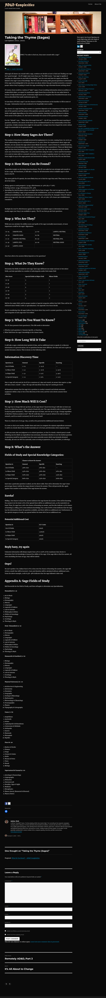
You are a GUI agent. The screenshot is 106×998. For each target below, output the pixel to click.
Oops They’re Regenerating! (85, 205)
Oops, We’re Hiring (83, 77)
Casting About (82, 124)
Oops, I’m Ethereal (83, 276)
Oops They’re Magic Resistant (86, 89)
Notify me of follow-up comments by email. (18, 931)
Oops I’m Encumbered (84, 185)
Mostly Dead (81, 142)
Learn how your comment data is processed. (44, 942)
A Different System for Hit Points (87, 268)
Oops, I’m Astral (82, 284)
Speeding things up (83, 61)
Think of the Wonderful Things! (86, 217)
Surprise (80, 333)
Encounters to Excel (83, 146)
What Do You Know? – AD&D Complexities (26, 858)
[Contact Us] (81, 46)
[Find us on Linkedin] (78, 46)
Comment (8, 881)
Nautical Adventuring (84, 260)
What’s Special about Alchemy (86, 280)
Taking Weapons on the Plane (86, 189)
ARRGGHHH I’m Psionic (84, 97)
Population (81, 292)
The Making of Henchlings (85, 225)
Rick (8, 836)
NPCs (19, 836)
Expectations (81, 138)
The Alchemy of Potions (84, 69)
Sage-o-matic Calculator (14, 69)
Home (90, 4)
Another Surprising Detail (85, 108)
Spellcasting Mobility (84, 272)
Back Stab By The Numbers (85, 134)
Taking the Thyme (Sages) (85, 197)
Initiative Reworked (83, 229)
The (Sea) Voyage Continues (85, 177)
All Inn (80, 288)
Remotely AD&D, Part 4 (84, 181)
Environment (81, 323)
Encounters (81, 321)
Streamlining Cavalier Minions (86, 240)
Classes (80, 320)
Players (80, 330)
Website (7, 922)
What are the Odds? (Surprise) (86, 150)
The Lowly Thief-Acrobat (85, 244)
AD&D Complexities (19, 4)
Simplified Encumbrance (85, 233)
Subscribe (80, 346)
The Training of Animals (84, 57)
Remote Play (81, 331)
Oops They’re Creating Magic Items (87, 85)
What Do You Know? (83, 100)
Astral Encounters (83, 116)
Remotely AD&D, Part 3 (84, 201)
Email (7, 914)
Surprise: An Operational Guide (86, 157)
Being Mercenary (82, 296)
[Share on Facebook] (6, 803)
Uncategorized (82, 334)
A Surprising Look (83, 161)
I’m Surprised (82, 237)
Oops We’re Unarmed (84, 173)
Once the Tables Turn (84, 213)
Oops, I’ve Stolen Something (85, 248)
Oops (79, 328)
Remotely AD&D (82, 221)
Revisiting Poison (83, 256)
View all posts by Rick (16, 832)
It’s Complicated (82, 316)
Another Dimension (83, 264)
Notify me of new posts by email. (15, 934)
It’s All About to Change (84, 193)
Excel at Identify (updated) (85, 120)
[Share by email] (9, 803)
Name (7, 906)
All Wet (80, 304)
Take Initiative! (82, 165)
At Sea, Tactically (82, 81)
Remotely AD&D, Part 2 (84, 209)
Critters (80, 300)
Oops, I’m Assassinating (84, 65)
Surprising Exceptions (84, 93)
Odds (79, 326)
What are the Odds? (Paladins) (86, 153)
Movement (81, 308)
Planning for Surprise (84, 73)
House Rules (81, 312)
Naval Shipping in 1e (83, 252)
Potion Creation (82, 112)
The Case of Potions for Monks (86, 169)
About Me (98, 4)
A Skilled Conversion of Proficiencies (88, 104)
